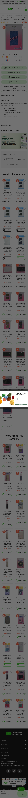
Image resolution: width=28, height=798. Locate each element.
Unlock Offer (21, 404)
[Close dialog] (27, 391)
